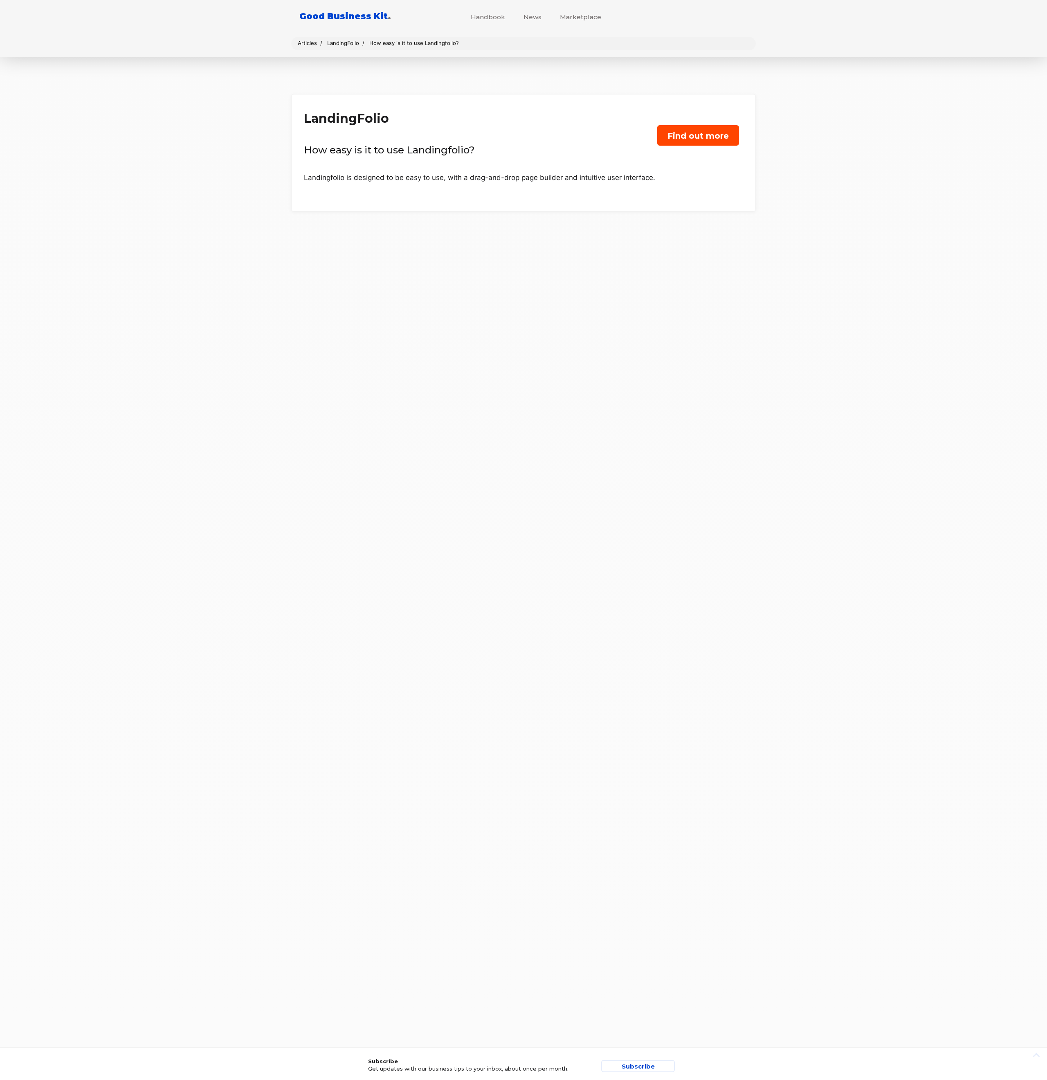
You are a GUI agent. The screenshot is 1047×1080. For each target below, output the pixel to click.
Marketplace (580, 17)
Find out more (698, 136)
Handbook (488, 17)
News (532, 17)
